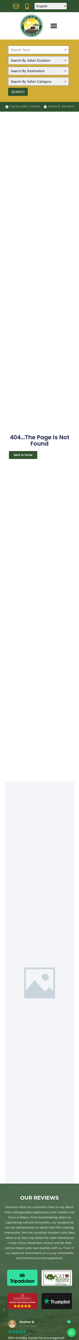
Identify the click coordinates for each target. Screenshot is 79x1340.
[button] (53, 25)
